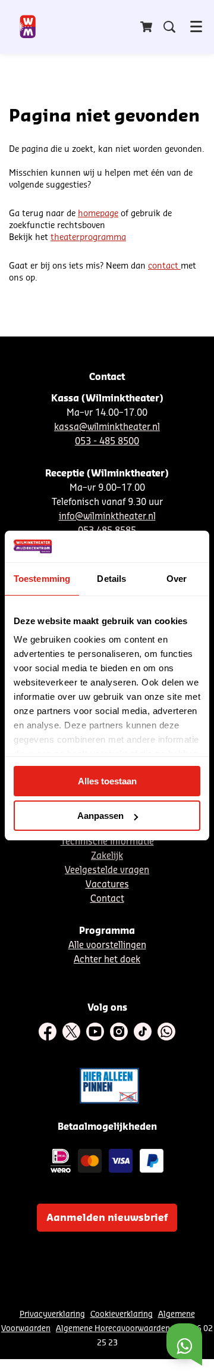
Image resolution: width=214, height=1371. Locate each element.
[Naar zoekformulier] (169, 27)
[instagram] (119, 1031)
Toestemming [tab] (42, 579)
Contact (107, 899)
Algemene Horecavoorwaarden (113, 1328)
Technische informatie (107, 841)
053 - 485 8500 (107, 441)
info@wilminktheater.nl (107, 516)
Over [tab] (176, 579)
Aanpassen (100, 816)
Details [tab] (111, 579)
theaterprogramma (88, 237)
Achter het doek (107, 959)
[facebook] (47, 1031)
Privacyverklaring (52, 1314)
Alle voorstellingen (107, 945)
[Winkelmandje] (147, 27)
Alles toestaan (107, 781)
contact (164, 266)
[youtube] (95, 1031)
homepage (98, 214)
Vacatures (107, 884)
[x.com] (71, 1031)
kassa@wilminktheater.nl (107, 427)
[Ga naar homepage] (28, 27)
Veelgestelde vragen (107, 870)
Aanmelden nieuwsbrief (107, 1218)
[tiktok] (143, 1031)
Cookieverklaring (121, 1314)
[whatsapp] (166, 1031)
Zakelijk (107, 856)
